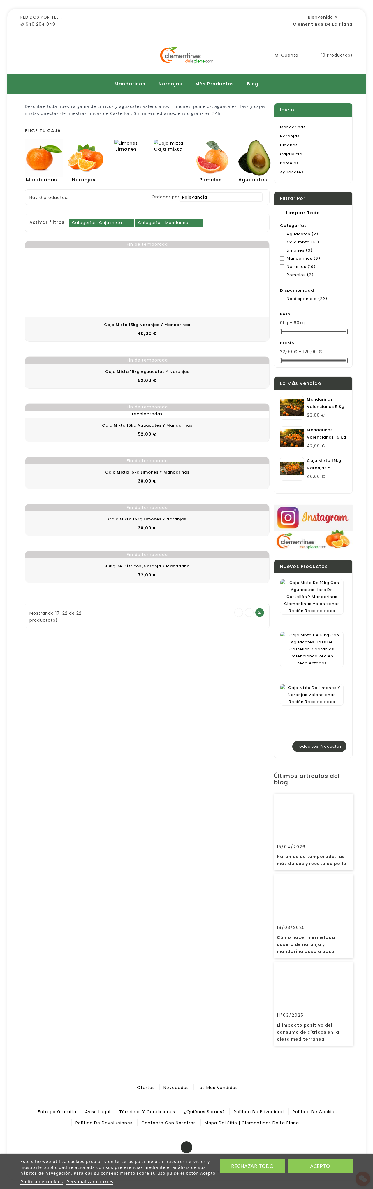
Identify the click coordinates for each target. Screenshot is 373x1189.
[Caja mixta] (168, 143)
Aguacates (292, 172)
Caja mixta (291, 154)
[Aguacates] (255, 158)
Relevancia (220, 197)
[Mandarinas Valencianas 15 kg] (292, 438)
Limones (289, 145)
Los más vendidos (218, 1087)
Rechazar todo (252, 1165)
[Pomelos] (212, 158)
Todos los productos (319, 746)
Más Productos (214, 84)
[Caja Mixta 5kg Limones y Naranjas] (311, 694)
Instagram (186, 1147)
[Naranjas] (85, 158)
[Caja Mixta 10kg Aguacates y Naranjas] (311, 649)
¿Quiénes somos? (204, 1112)
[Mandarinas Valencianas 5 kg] (292, 407)
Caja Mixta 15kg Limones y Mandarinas (147, 472)
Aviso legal (97, 1112)
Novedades (176, 1087)
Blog (252, 84)
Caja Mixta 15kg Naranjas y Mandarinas (147, 324)
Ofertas (146, 1087)
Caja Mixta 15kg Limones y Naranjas (147, 519)
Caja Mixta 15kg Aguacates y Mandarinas (147, 425)
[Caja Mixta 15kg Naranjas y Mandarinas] (292, 468)
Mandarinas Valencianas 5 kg (325, 403)
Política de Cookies (315, 1112)
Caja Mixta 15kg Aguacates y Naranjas (147, 371)
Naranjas (170, 84)
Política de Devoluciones (104, 1123)
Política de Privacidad (259, 1112)
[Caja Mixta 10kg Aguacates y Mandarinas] (311, 596)
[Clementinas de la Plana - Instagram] (313, 528)
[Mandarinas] (44, 158)
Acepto (320, 1165)
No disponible (307, 298)
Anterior (238, 613)
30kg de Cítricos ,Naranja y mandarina (147, 566)
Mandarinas (130, 84)
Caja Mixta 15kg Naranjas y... (324, 464)
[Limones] (126, 143)
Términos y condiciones (147, 1112)
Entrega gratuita (57, 1112)
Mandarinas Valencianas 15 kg (326, 433)
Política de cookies (41, 1181)
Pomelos (289, 163)
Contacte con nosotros (168, 1123)
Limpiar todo (299, 213)
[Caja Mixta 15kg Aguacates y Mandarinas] (147, 411)
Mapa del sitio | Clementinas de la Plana (252, 1123)
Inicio (287, 109)
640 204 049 (40, 24)
